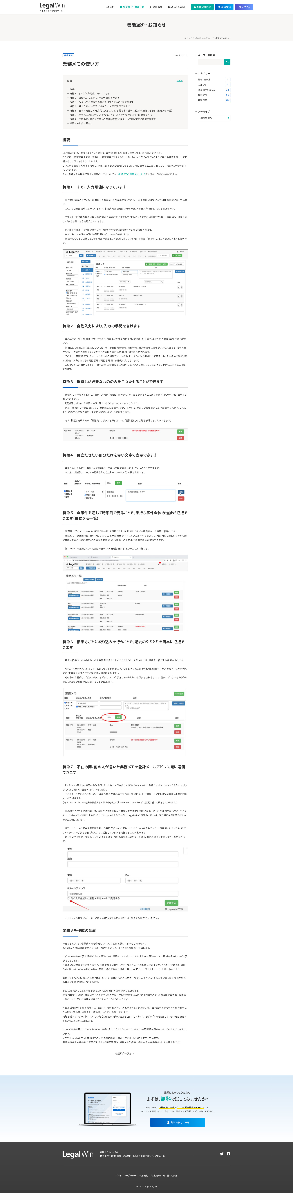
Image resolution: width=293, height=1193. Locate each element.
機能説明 (68, 55)
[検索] (227, 62)
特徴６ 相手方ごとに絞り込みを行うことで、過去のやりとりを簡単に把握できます (112, 114)
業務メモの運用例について (132, 174)
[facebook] (228, 1154)
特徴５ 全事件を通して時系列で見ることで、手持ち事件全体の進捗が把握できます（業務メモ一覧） (121, 110)
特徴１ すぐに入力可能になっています (90, 93)
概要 (72, 89)
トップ (189, 38)
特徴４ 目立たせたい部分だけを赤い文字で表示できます (100, 106)
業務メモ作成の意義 (80, 123)
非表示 (179, 80)
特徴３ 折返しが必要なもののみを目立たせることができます (102, 102)
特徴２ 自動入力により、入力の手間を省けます (94, 97)
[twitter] (221, 1154)
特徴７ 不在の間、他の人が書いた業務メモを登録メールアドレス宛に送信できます (113, 119)
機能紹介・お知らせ (203, 38)
